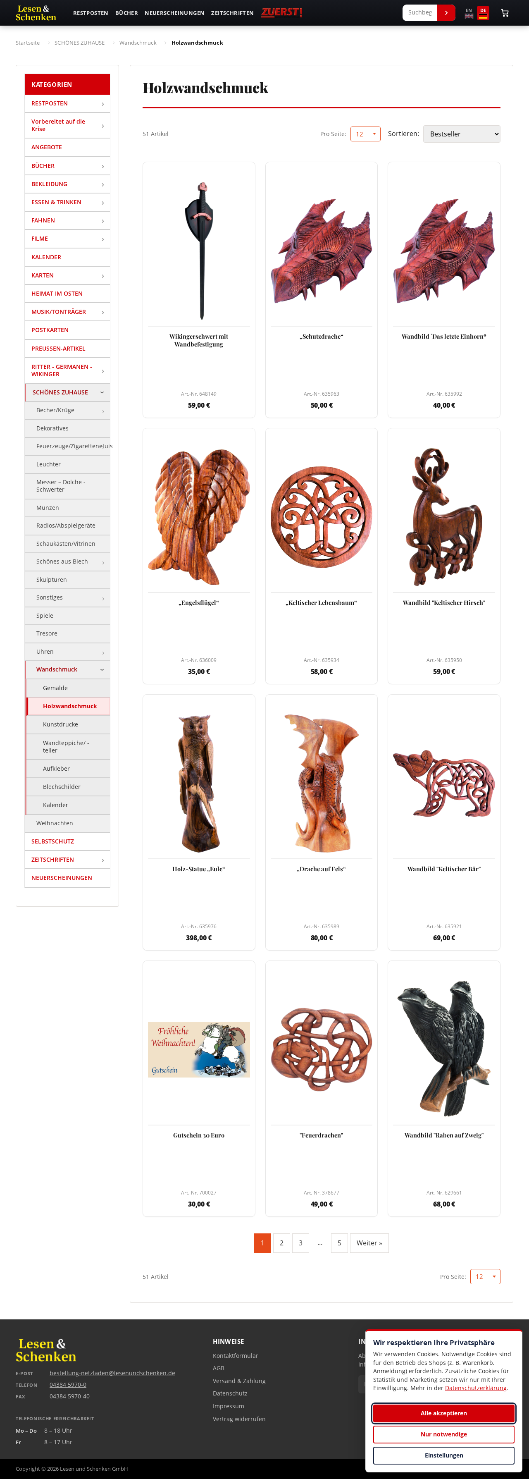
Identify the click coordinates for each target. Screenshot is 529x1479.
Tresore (46, 633)
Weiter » (369, 1242)
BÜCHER (43, 166)
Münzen (47, 507)
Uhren (45, 651)
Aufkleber (56, 768)
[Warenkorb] (505, 13)
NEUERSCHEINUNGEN (61, 878)
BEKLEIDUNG (49, 184)
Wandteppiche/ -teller (66, 746)
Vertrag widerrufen (239, 1419)
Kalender (55, 805)
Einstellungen (444, 1455)
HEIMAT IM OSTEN (57, 293)
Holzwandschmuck (70, 706)
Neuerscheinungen (175, 13)
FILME (39, 238)
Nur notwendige (444, 1434)
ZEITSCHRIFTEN (52, 859)
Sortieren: (403, 133)
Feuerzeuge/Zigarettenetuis (73, 446)
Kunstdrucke (60, 724)
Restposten (91, 13)
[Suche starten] (446, 13)
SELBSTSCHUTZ (52, 841)
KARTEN (42, 275)
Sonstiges (49, 597)
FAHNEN (43, 220)
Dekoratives (52, 428)
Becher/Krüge (55, 410)
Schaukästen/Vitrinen (65, 543)
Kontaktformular (235, 1356)
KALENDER (46, 257)
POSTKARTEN (50, 330)
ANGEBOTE (46, 147)
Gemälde (55, 688)
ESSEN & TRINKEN (56, 202)
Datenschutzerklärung (476, 1388)
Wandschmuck (56, 669)
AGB (218, 1368)
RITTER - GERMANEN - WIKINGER (61, 370)
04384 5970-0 (68, 1384)
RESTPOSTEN (49, 103)
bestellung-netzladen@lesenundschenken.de (112, 1373)
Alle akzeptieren (444, 1413)
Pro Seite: (333, 134)
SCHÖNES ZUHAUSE (60, 392)
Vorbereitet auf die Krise (58, 125)
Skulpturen (51, 579)
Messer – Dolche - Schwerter (61, 485)
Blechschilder (62, 787)
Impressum (228, 1406)
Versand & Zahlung (239, 1381)
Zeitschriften (232, 13)
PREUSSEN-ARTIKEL (58, 348)
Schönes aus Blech (62, 561)
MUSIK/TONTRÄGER (58, 311)
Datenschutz (230, 1393)
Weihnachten (54, 823)
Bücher (126, 13)
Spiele (44, 615)
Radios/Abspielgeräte (65, 525)
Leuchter (48, 464)
